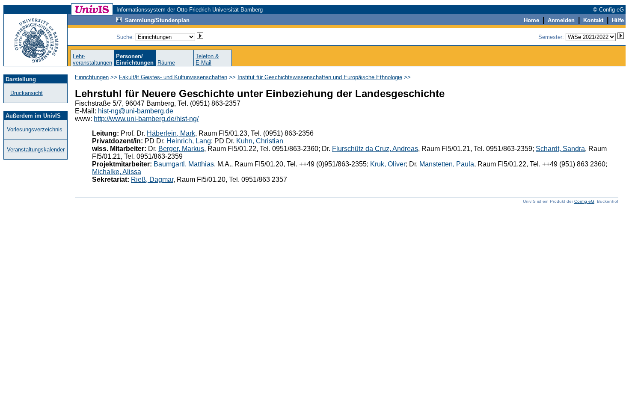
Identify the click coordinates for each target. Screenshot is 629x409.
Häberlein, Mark (171, 133)
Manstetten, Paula (446, 164)
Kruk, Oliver (388, 164)
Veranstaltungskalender (36, 149)
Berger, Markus (181, 148)
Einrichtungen (92, 77)
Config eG (584, 201)
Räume (166, 62)
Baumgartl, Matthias (184, 164)
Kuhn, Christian (259, 141)
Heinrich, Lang (188, 141)
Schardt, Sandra (560, 148)
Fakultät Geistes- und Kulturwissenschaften (173, 77)
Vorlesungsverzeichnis (34, 129)
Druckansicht (26, 93)
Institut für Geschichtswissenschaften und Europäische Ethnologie (319, 77)
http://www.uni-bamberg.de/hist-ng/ (146, 118)
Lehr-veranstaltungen (92, 59)
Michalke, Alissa (116, 171)
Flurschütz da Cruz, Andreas (375, 148)
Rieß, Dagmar (152, 179)
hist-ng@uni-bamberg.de (135, 111)
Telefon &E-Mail (207, 59)
